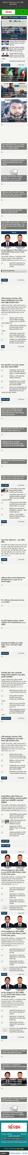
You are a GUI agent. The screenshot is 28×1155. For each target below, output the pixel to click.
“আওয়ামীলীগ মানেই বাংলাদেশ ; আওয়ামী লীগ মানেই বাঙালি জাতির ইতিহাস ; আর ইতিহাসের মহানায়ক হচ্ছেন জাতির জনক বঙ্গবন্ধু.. (14, 225)
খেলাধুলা (4, 559)
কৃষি (3, 347)
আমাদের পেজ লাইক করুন (8, 271)
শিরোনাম (14, 233)
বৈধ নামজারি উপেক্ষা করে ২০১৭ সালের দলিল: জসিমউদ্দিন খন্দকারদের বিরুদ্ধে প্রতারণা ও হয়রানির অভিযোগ (13, 146)
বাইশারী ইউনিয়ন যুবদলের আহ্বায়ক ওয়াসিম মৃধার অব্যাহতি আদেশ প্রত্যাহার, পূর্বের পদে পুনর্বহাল (18, 816)
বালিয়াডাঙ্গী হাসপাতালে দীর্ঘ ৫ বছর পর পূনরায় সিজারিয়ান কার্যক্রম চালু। (13, 430)
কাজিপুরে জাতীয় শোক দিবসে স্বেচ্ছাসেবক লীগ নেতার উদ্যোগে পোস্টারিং (17, 901)
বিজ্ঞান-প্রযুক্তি (5, 399)
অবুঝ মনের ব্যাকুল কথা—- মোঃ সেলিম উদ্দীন (13, 541)
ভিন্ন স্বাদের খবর (6, 718)
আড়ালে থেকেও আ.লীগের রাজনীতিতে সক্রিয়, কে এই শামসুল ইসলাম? (17, 828)
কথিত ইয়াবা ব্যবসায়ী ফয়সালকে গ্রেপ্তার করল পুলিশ (13, 120)
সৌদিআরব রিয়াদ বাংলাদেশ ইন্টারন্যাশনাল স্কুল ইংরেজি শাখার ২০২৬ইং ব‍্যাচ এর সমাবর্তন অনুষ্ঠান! (13, 444)
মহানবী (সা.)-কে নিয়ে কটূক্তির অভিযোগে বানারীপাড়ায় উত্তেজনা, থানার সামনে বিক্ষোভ (13, 162)
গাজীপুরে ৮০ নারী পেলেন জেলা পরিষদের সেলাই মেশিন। (16, 377)
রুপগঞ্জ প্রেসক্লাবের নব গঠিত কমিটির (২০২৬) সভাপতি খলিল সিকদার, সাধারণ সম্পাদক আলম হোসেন (13, 56)
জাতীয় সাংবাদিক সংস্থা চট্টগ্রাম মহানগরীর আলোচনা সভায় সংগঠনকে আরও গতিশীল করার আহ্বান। (13, 698)
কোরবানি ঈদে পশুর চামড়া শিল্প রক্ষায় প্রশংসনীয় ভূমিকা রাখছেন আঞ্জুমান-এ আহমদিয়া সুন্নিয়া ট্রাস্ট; (17, 335)
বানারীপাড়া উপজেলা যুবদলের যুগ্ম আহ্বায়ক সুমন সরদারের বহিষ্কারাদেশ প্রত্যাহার (17, 822)
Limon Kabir (20, 1149)
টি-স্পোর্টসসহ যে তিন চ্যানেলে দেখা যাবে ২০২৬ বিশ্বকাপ (12, 601)
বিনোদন (4, 522)
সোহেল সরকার (17, 1134)
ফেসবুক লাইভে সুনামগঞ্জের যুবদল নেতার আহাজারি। (13, 462)
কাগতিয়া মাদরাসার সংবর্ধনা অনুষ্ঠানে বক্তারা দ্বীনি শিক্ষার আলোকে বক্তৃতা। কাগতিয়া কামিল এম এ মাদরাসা (17, 504)
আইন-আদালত (5, 65)
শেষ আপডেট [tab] (14, 36)
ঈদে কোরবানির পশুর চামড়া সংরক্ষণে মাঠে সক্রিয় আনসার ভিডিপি (12, 366)
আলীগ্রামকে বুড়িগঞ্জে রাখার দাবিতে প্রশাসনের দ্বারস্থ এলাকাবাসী (12, 211)
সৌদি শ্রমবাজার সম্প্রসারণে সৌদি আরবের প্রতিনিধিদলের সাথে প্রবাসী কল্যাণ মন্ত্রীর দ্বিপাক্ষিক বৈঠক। (12, 300)
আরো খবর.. (21, 65)
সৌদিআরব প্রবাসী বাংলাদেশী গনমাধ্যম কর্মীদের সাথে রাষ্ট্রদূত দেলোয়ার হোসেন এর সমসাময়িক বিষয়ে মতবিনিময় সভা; (14, 194)
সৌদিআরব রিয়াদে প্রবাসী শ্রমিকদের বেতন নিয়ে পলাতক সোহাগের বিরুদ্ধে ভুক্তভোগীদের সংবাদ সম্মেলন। (14, 328)
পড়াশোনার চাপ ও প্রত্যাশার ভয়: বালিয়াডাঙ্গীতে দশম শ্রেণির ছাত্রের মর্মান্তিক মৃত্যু (17, 895)
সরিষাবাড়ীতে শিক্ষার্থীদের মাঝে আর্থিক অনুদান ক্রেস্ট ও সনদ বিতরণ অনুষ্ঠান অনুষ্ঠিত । (12, 645)
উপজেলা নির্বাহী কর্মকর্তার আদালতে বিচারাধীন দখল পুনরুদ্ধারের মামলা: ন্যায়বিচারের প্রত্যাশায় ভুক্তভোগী (12, 178)
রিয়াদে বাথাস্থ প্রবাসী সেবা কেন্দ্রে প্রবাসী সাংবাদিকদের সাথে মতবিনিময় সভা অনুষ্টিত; (13, 31)
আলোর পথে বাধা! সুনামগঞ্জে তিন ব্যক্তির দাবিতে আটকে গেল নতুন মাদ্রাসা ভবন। (13, 478)
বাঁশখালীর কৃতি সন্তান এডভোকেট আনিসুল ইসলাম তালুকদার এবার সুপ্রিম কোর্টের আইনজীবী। (17, 383)
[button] (3, 27)
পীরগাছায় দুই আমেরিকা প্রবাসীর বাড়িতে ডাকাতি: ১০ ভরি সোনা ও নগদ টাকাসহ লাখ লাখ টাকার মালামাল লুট (13, 78)
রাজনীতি (4, 778)
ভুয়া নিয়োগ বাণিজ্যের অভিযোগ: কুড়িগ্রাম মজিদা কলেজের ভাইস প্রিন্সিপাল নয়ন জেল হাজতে (17, 49)
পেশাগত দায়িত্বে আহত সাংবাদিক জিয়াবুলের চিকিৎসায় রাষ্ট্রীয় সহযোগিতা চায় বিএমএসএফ (13, 94)
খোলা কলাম (5, 653)
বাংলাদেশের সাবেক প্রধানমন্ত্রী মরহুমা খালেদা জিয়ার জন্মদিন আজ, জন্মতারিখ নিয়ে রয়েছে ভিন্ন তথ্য (18, 907)
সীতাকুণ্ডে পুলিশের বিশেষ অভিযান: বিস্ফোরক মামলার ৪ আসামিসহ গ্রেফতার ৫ (17, 43)
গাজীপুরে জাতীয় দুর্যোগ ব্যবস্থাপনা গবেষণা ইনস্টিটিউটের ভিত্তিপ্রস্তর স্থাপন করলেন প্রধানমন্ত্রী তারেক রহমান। (13, 712)
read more (22, 260)
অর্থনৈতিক (4, 280)
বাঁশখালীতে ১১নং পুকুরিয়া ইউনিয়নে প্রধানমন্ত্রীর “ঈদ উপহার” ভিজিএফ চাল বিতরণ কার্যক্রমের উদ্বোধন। (17, 341)
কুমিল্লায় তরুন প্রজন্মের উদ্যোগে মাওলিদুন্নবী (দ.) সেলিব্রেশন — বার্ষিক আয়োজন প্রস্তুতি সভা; (18, 510)
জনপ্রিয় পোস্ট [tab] (14, 39)
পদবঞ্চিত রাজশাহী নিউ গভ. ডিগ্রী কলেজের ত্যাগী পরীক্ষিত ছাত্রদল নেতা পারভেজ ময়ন (17, 834)
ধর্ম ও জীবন (5, 485)
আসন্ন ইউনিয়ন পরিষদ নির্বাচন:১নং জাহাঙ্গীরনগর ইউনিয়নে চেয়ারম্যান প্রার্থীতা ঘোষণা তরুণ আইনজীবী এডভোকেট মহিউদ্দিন (14, 497)
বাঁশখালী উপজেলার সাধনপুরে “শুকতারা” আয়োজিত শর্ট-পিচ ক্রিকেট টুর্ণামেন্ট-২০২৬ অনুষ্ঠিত (13, 623)
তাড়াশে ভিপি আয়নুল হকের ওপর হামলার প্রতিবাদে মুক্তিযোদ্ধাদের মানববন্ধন (17, 265)
